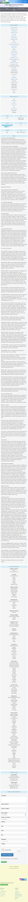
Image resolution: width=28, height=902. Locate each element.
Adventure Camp (14, 32)
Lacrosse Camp (14, 89)
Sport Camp (14, 35)
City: (2, 826)
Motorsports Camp (14, 64)
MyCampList (17, 897)
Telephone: (3, 839)
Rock (14, 98)
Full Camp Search (2, 894)
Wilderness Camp (14, 82)
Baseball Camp (14, 37)
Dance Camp (14, 47)
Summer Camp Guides (18, 894)
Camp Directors (17, 892)
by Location (2, 889)
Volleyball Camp (14, 79)
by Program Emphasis (3, 891)
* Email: (3, 843)
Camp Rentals (2, 895)
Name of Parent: (5, 804)
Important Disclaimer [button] (4, 884)
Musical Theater (14, 108)
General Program (14, 27)
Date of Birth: (4, 812)
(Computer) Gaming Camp (14, 44)
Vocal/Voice (14, 100)
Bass (14, 107)
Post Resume (17, 891)
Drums (14, 105)
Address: (3, 821)
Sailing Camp (14, 69)
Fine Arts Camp (14, 52)
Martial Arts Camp (14, 62)
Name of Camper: (5, 808)
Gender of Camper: (5, 817)
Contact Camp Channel (18, 895)
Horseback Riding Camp (14, 59)
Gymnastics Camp (14, 57)
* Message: (3, 795)
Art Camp (14, 34)
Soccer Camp (14, 74)
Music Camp (14, 67)
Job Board (16, 889)
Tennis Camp (14, 77)
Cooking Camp (14, 45)
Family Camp (14, 50)
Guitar (14, 102)
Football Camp (14, 54)
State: (2, 830)
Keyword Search (2, 892)
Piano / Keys (14, 103)
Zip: (2, 834)
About (7, 8)
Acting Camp (14, 30)
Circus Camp (14, 42)
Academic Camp (14, 29)
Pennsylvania (16, 6)
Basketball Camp (14, 39)
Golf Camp (14, 55)
